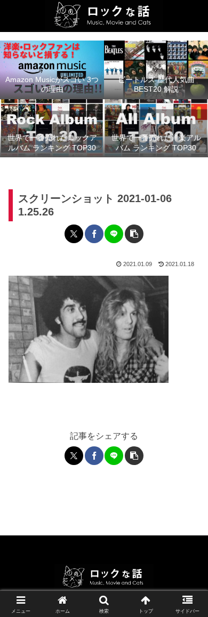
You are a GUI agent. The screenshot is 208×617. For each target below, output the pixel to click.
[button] (134, 234)
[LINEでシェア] (114, 234)
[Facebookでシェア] (94, 234)
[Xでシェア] (74, 234)
